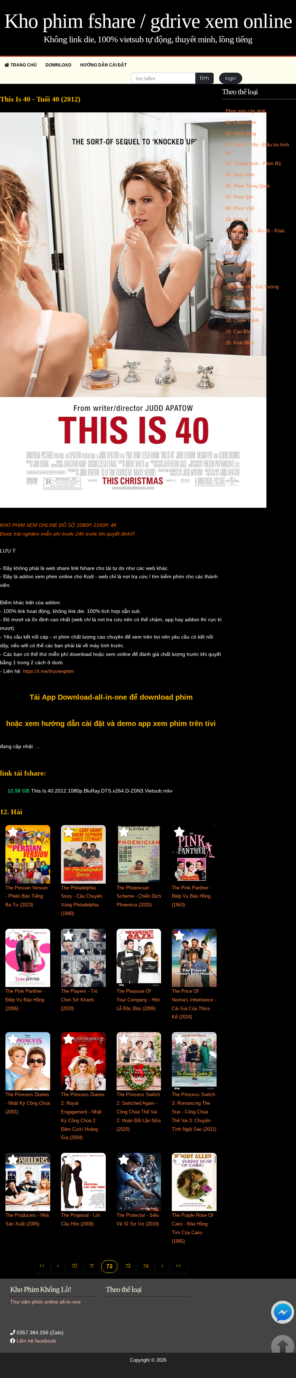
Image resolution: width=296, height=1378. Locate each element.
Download (58, 65)
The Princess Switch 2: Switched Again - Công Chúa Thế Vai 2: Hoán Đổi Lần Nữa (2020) (139, 1112)
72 (109, 1266)
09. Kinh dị (237, 219)
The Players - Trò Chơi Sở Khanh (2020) (79, 999)
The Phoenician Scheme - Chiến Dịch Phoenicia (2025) (139, 896)
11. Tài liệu (237, 242)
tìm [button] (204, 78)
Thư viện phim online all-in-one (45, 1302)
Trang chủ (23, 65)
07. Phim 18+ (240, 197)
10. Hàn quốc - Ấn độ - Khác (255, 230)
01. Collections (241, 122)
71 (91, 1266)
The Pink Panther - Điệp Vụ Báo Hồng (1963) (191, 896)
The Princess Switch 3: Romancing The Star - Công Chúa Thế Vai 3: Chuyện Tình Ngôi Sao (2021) (194, 1112)
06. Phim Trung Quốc (248, 186)
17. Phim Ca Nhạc (245, 309)
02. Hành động (241, 133)
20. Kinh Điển (240, 342)
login (230, 78)
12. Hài (233, 253)
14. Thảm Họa (240, 275)
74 (146, 1266)
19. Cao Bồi (238, 331)
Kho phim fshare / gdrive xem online (148, 21)
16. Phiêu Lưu (240, 298)
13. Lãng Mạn (240, 264)
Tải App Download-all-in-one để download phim (111, 697)
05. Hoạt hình (240, 174)
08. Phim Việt (240, 208)
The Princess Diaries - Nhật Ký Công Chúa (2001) (27, 1103)
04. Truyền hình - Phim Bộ (253, 163)
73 (128, 1266)
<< (41, 1266)
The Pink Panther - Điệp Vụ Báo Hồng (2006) (25, 999)
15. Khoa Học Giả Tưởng (252, 286)
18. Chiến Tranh (242, 320)
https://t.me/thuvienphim (48, 671)
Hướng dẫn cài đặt (103, 65)
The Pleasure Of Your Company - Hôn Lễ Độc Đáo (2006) (138, 999)
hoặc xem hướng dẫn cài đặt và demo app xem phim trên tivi (111, 723)
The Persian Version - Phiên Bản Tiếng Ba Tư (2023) (26, 896)
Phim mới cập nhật (246, 111)
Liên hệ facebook (36, 1341)
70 (74, 1266)
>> (178, 1266)
